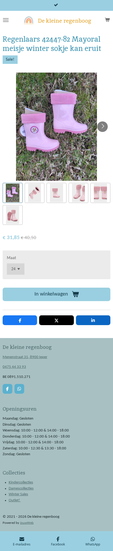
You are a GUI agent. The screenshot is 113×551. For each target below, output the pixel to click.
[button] (13, 193)
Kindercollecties (21, 482)
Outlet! (15, 500)
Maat (11, 258)
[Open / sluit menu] (6, 20)
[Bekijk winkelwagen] (107, 20)
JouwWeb (27, 523)
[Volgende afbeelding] (102, 126)
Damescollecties (21, 489)
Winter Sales (18, 494)
